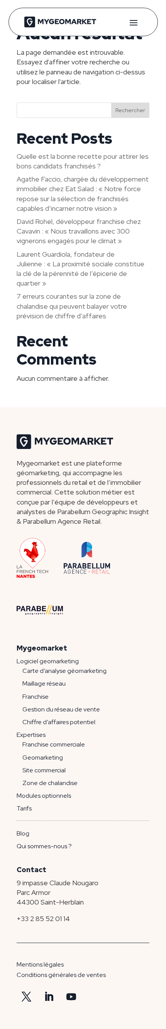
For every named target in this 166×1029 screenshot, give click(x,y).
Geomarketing (42, 757)
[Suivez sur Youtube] (71, 997)
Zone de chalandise (50, 783)
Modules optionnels (44, 796)
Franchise (35, 697)
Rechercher (130, 110)
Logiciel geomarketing (48, 661)
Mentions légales (40, 964)
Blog (23, 833)
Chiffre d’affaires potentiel (58, 722)
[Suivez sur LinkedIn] (48, 997)
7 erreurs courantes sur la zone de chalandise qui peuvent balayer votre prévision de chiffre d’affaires (72, 306)
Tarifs (24, 808)
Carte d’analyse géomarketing (64, 671)
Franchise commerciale (53, 744)
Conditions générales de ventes (61, 975)
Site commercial (44, 770)
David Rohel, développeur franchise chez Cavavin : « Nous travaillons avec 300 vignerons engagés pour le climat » (79, 231)
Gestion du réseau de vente (61, 709)
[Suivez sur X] (26, 997)
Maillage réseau (44, 683)
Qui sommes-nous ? (44, 846)
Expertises (31, 735)
